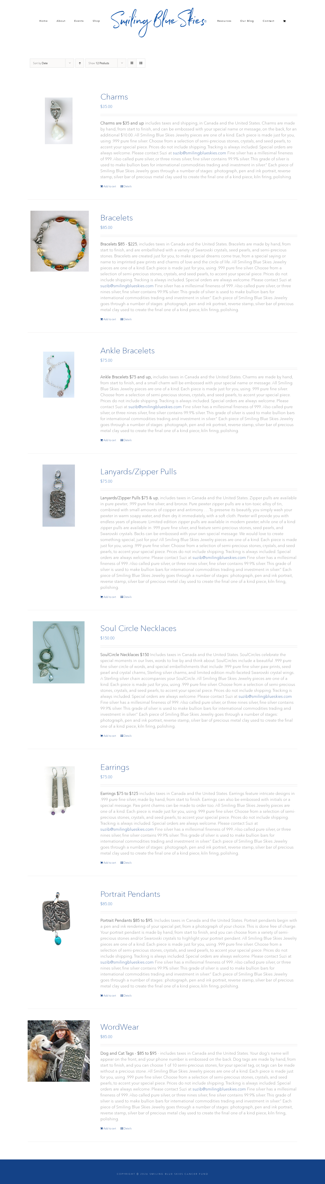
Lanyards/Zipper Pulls (138, 471)
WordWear (119, 1027)
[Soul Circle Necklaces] (59, 652)
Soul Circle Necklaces (138, 628)
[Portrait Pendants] (59, 918)
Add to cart (109, 186)
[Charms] (59, 121)
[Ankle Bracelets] (59, 375)
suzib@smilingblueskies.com (199, 153)
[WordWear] (59, 1051)
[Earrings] (59, 791)
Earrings (114, 767)
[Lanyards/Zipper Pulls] (59, 496)
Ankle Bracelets (127, 350)
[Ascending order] (79, 63)
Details (128, 186)
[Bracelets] (59, 242)
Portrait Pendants (130, 894)
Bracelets (116, 217)
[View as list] (140, 63)
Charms (114, 96)
